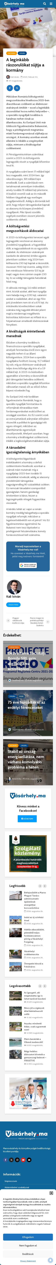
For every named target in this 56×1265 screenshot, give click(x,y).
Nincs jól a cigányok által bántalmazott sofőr (34, 1011)
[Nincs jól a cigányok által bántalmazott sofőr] (15, 1011)
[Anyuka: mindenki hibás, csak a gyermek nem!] (15, 1026)
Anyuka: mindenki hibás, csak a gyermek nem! (35, 1026)
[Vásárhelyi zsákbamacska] (15, 954)
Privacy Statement (28, 1261)
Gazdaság (11, 53)
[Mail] (29, 1160)
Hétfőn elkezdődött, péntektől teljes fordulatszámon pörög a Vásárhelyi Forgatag (34, 935)
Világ (21, 696)
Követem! (28, 818)
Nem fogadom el (28, 1245)
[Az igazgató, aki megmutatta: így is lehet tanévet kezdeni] (15, 995)
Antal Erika (16, 779)
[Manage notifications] (50, 1260)
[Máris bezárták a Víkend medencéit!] (15, 1041)
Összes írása (13, 605)
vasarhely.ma (17, 680)
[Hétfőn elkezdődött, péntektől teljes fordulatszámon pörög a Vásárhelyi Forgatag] (15, 932)
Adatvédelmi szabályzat (17, 1187)
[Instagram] (17, 1160)
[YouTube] (23, 1160)
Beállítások (28, 1254)
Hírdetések (14, 647)
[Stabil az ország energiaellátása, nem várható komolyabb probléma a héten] (28, 762)
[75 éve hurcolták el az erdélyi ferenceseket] (28, 712)
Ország (22, 53)
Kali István (15, 77)
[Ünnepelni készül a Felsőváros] (15, 966)
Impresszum (11, 1181)
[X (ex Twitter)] (11, 1160)
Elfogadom (28, 1237)
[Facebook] (5, 1160)
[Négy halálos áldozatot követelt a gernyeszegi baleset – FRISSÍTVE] (15, 1054)
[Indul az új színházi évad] (15, 920)
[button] (51, 1193)
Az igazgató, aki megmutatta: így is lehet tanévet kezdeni (35, 995)
